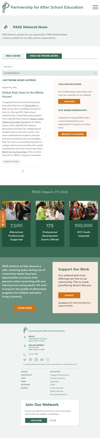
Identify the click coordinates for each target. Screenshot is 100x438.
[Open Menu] (95, 7)
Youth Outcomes (56, 388)
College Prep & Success (59, 375)
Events (24, 372)
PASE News (13, 56)
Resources (26, 375)
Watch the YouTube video (14, 152)
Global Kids (30, 106)
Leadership (54, 382)
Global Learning (56, 391)
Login (53, 421)
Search (24, 388)
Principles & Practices (58, 395)
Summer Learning (57, 378)
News (23, 382)
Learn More (24, 308)
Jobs (23, 378)
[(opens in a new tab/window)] (24, 359)
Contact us (64, 303)
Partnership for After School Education (47, 8)
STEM (52, 385)
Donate (69, 296)
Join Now (69, 102)
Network (25, 385)
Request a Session (72, 134)
